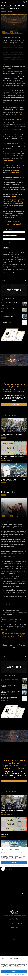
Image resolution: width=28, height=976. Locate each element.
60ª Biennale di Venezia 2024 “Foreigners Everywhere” (9, 309)
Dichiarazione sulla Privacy (16, 974)
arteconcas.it (13, 196)
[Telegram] (18, 923)
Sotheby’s (5, 64)
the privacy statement (6, 244)
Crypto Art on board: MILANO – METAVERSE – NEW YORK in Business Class (10, 315)
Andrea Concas (14, 170)
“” (16, 95)
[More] (20, 32)
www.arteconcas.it (10, 213)
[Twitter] (22, 923)
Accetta (14, 971)
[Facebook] (6, 923)
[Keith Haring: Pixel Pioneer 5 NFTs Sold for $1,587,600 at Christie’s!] (24, 322)
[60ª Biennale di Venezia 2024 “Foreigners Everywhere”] (24, 310)
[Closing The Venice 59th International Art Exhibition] (24, 304)
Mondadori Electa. (14, 172)
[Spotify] (15, 923)
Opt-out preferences (6, 974)
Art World (3, 11)
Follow (24, 868)
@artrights (8, 868)
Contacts (23, 974)
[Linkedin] (12, 923)
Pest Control (20, 153)
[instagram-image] (5, 876)
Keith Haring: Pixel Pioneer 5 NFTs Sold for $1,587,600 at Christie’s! (9, 321)
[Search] (25, 280)
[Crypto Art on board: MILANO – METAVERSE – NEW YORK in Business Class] (24, 316)
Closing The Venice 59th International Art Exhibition (9, 303)
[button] (26, 958)
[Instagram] (9, 923)
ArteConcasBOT (7, 186)
